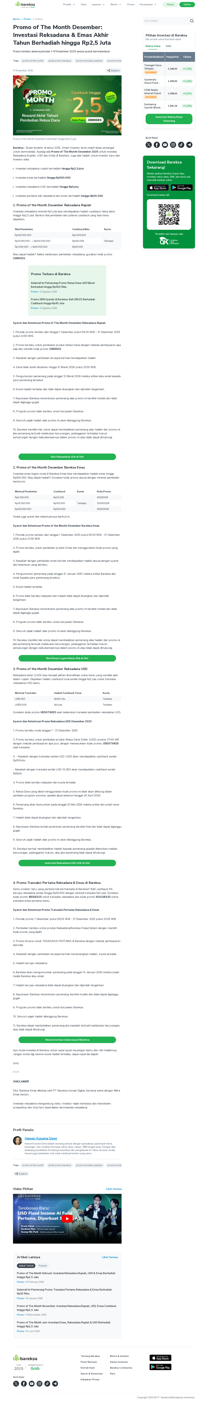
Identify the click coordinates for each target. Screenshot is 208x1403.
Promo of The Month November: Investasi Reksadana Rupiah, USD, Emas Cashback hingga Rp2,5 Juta (66, 1308)
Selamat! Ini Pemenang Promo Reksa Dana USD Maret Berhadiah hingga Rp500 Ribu (63, 284)
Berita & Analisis (119, 1356)
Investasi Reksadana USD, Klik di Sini (67, 863)
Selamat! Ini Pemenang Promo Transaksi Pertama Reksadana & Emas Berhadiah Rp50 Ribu (64, 1291)
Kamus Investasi (119, 1362)
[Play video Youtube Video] (67, 1219)
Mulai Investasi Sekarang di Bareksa (67, 1040)
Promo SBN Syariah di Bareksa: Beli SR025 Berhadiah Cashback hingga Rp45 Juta (63, 301)
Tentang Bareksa (90, 1356)
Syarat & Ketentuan (92, 1373)
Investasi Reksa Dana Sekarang (169, 119)
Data (83, 4)
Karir (112, 1373)
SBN (168, 46)
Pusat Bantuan (89, 1362)
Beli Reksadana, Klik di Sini (67, 457)
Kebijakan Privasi (90, 1379)
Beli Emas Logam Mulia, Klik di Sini (67, 658)
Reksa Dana (153, 46)
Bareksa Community (121, 1367)
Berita (16, 19)
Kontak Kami (88, 1367)
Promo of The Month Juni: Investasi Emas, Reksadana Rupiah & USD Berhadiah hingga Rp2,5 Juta (63, 1324)
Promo (131, 4)
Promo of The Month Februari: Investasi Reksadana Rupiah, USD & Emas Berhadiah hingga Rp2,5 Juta (66, 1275)
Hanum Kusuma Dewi (41, 1138)
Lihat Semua (114, 1189)
